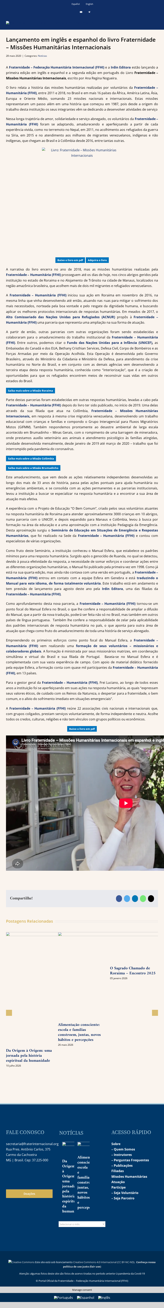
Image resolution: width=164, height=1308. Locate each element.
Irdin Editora (120, 67)
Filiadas (117, 1171)
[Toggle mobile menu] (156, 22)
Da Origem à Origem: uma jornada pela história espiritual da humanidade (29, 1055)
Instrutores (123, 1154)
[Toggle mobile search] (149, 22)
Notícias (42, 56)
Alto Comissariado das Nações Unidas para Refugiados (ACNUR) (60, 317)
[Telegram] (26, 1173)
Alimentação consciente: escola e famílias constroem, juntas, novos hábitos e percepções (88, 1182)
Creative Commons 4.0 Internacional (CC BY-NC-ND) (103, 1262)
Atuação (118, 1182)
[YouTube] (17, 1173)
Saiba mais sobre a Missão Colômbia (31, 458)
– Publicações (122, 1165)
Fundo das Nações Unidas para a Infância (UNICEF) (109, 342)
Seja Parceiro (124, 1198)
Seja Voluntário (126, 1193)
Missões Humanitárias (129, 1176)
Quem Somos (124, 1149)
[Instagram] (9, 1173)
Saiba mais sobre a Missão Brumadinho (33, 468)
